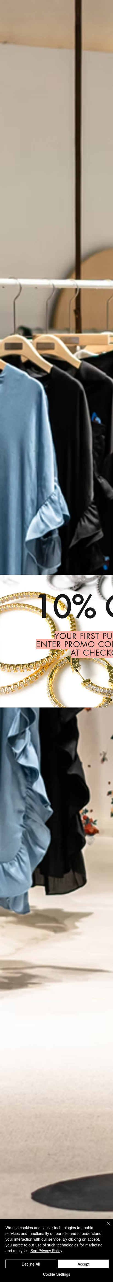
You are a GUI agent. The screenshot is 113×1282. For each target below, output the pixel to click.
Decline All (31, 1264)
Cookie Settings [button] (56, 1274)
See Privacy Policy (46, 1250)
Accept (83, 1264)
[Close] (105, 1227)
